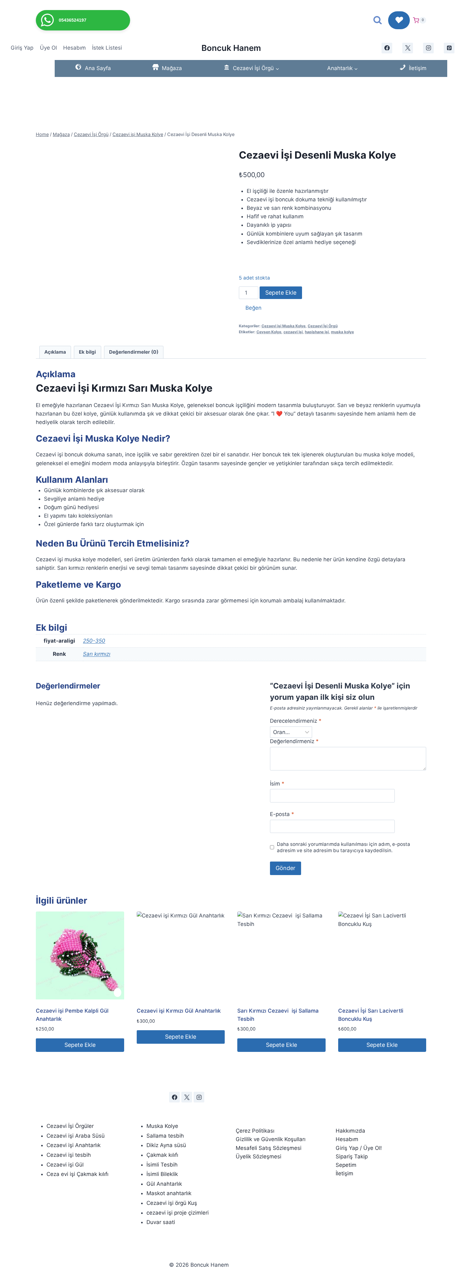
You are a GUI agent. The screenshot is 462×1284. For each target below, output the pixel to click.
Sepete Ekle (280, 292)
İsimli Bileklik (162, 1174)
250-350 (94, 641)
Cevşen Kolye (268, 331)
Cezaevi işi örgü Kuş (171, 1203)
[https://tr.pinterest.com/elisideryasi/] (449, 48)
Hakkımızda (350, 1131)
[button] (250, 308)
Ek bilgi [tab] (87, 352)
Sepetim (346, 1165)
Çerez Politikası (255, 1131)
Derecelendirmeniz (296, 721)
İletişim (344, 1173)
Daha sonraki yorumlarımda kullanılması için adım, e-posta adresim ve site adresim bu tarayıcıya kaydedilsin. (343, 847)
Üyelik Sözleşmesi (258, 1156)
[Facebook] (174, 1097)
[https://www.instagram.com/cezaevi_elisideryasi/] (428, 48)
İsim (277, 784)
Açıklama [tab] (55, 352)
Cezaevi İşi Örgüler (70, 1126)
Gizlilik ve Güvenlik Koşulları (270, 1139)
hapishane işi (317, 331)
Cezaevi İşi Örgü (323, 326)
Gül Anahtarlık (164, 1184)
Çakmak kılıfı (162, 1155)
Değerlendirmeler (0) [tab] (133, 352)
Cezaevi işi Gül (65, 1165)
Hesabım (74, 48)
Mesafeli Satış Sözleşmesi (268, 1148)
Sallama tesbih (165, 1136)
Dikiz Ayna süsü (166, 1145)
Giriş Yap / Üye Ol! (359, 1148)
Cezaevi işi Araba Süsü (76, 1136)
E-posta (282, 814)
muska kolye (342, 331)
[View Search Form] (377, 20)
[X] (407, 48)
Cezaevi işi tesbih (69, 1155)
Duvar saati (160, 1222)
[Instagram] (199, 1097)
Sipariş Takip (353, 1156)
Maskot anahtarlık (168, 1193)
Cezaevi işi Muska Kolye (283, 326)
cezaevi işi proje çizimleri (177, 1213)
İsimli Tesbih (162, 1165)
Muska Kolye (162, 1126)
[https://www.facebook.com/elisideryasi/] (387, 48)
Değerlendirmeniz (294, 741)
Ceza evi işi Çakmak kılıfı (77, 1174)
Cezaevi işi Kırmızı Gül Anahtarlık (179, 1011)
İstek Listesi (107, 48)
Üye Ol (48, 48)
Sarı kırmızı (96, 654)
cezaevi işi (293, 331)
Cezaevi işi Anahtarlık (74, 1145)
